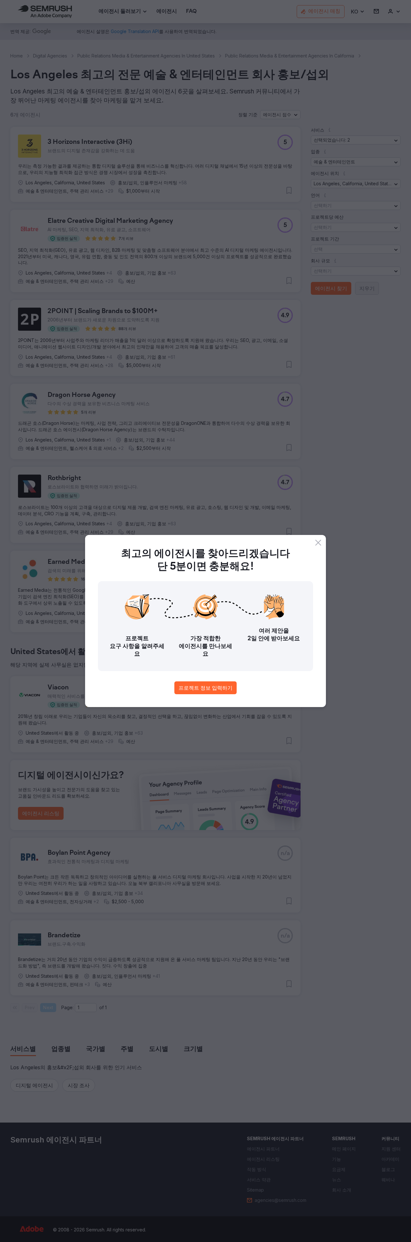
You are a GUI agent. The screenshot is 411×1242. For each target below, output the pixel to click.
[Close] (318, 542)
